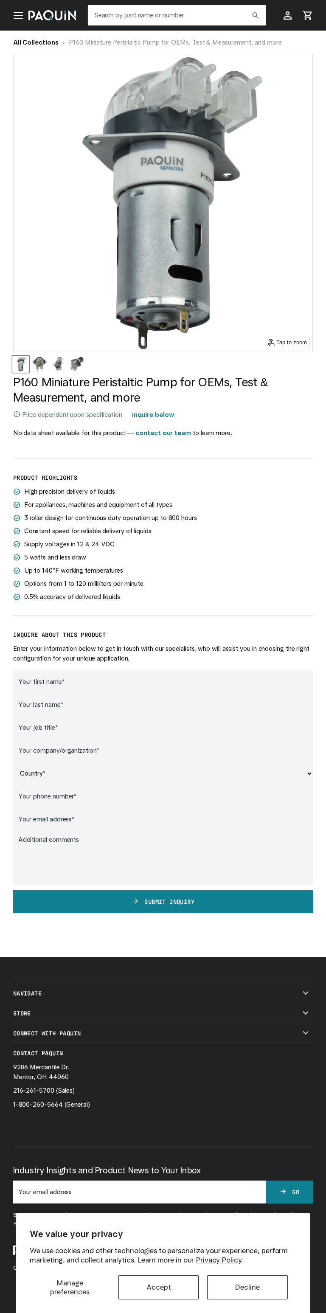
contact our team (163, 433)
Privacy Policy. (219, 1260)
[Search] (255, 15)
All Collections (36, 42)
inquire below (153, 415)
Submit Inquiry (169, 901)
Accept (158, 1287)
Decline (247, 1287)
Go (295, 1191)
